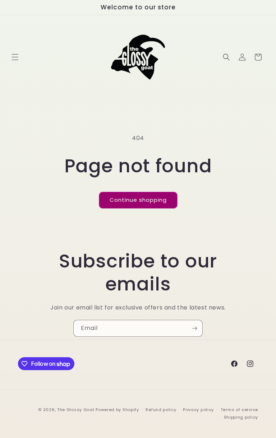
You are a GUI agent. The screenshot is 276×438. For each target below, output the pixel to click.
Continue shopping (138, 200)
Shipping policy (241, 417)
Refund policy (161, 410)
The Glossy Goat (76, 410)
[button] (15, 57)
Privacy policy (198, 410)
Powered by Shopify (117, 410)
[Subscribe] (194, 328)
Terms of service (239, 410)
